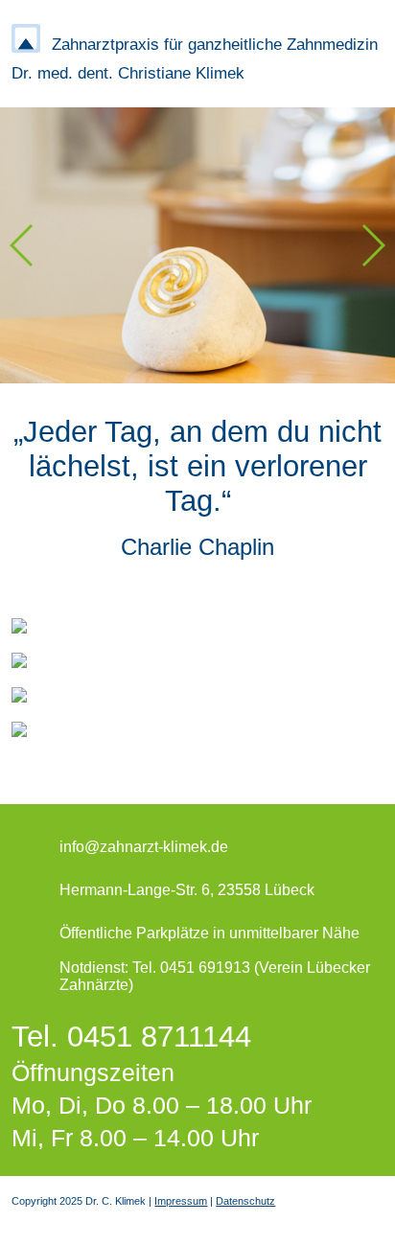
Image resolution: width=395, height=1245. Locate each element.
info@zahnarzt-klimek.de (143, 847)
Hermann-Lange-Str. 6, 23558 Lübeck (186, 890)
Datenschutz (245, 1201)
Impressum (180, 1201)
